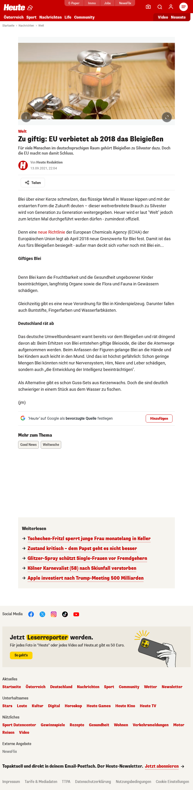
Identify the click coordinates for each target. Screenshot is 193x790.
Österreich (14, 17)
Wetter (150, 687)
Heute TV (148, 706)
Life (67, 17)
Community (84, 17)
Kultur (37, 706)
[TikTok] (65, 613)
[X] (42, 613)
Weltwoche (51, 445)
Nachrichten (26, 25)
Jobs (107, 3)
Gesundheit (99, 725)
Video (163, 17)
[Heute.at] (14, 7)
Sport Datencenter (19, 725)
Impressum (11, 781)
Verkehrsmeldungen (151, 725)
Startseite (8, 25)
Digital (54, 706)
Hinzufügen (159, 418)
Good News (28, 445)
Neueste (178, 17)
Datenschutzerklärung (93, 781)
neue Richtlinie (51, 232)
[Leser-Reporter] (148, 7)
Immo (92, 3)
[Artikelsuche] (159, 7)
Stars (7, 706)
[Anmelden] (171, 7)
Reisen (8, 732)
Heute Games (99, 706)
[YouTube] (76, 613)
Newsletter (172, 687)
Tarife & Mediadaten (41, 781)
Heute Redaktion (49, 162)
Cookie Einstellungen (172, 781)
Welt (41, 25)
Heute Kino (125, 706)
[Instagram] (53, 613)
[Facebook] (31, 613)
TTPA (66, 781)
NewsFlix (125, 3)
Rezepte (77, 725)
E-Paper (74, 3)
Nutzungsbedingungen (133, 781)
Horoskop (73, 706)
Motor (178, 725)
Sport (31, 17)
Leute (22, 706)
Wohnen (121, 725)
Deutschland (61, 687)
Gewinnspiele (53, 725)
